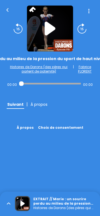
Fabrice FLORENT (85, 69)
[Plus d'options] (88, 11)
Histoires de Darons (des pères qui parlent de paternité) (39, 69)
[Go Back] (7, 9)
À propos (25, 127)
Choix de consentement (60, 127)
